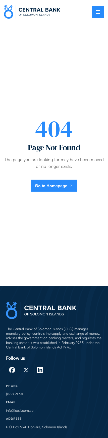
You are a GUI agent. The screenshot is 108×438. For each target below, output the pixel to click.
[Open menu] (98, 12)
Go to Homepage (51, 185)
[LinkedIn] (40, 370)
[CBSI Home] (32, 12)
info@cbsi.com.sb (19, 410)
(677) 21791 (14, 394)
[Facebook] (12, 370)
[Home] (41, 310)
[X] (26, 370)
